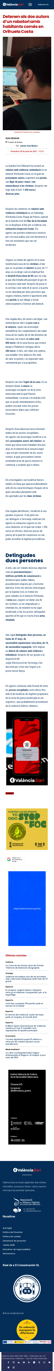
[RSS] (29, 1362)
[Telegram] (34, 1362)
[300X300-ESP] (27, 829)
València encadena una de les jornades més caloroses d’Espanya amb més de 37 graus (27, 979)
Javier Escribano (29, 146)
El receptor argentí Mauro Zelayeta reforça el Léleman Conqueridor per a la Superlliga (26, 992)
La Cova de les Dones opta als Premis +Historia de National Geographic (25, 966)
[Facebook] (8, 804)
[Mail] (24, 1362)
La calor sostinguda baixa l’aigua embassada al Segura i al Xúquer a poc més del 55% (26, 1055)
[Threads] (13, 1368)
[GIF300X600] (27, 945)
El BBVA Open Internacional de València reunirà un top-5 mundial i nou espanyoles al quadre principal (26, 1028)
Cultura (9, 962)
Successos (12, 138)
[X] (14, 804)
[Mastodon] (8, 1368)
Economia (10, 1036)
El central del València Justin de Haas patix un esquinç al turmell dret (25, 1015)
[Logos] (27, 1342)
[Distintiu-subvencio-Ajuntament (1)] (27, 1330)
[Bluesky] (49, 1362)
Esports (9, 987)
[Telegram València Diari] (27, 787)
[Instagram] (13, 1362)
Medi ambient (13, 1049)
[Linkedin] (19, 1362)
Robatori (9, 793)
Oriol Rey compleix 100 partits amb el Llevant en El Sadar (24, 1004)
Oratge (9, 973)
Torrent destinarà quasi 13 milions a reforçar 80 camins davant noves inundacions (24, 1041)
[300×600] (27, 1107)
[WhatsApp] (27, 804)
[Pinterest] (21, 804)
